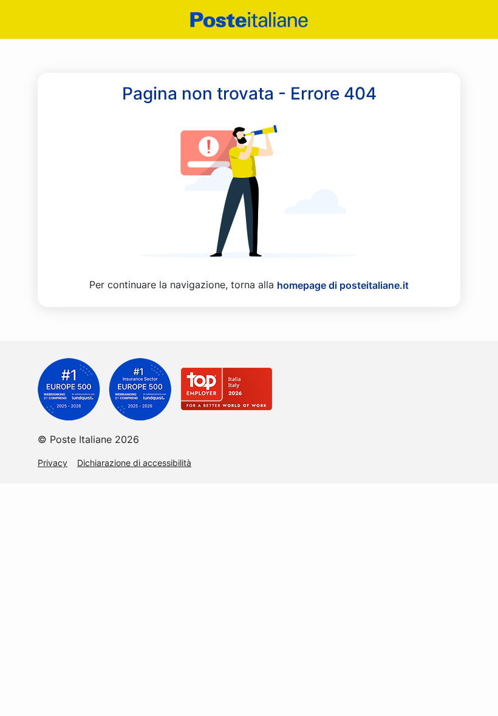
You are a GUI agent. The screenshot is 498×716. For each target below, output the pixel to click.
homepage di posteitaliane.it (343, 285)
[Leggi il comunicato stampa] (104, 388)
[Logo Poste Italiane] (249, 19)
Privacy (52, 463)
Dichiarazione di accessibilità (134, 463)
